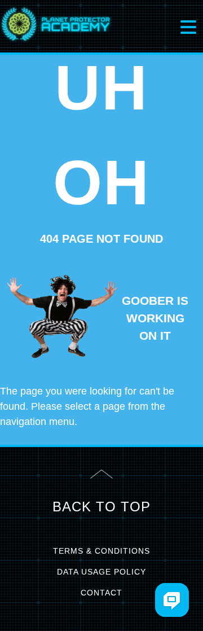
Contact (101, 592)
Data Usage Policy (101, 571)
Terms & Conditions (101, 550)
